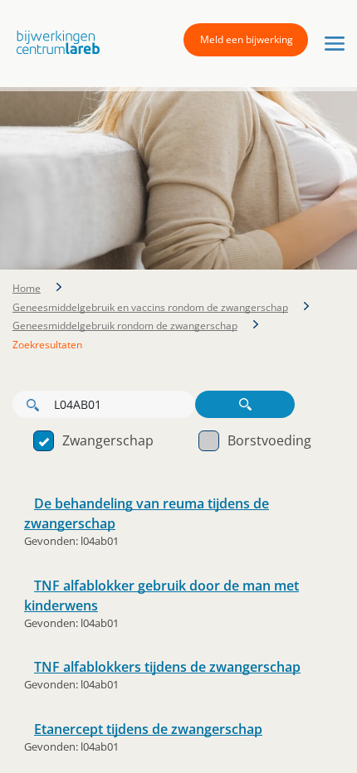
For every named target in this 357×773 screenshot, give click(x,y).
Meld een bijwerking (246, 39)
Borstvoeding (269, 440)
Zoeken (245, 404)
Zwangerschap (108, 440)
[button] (54, 42)
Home (26, 288)
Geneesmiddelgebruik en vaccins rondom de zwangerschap (150, 307)
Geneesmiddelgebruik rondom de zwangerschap (124, 325)
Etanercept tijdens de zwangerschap (148, 729)
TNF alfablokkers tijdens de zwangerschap (167, 667)
